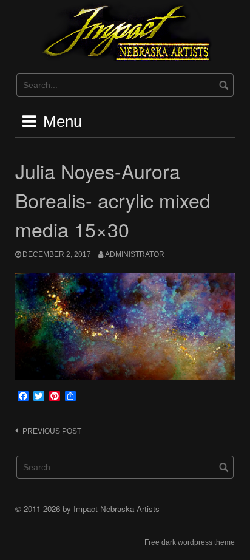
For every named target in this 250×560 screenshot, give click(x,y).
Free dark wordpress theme (189, 542)
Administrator (134, 254)
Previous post (51, 431)
